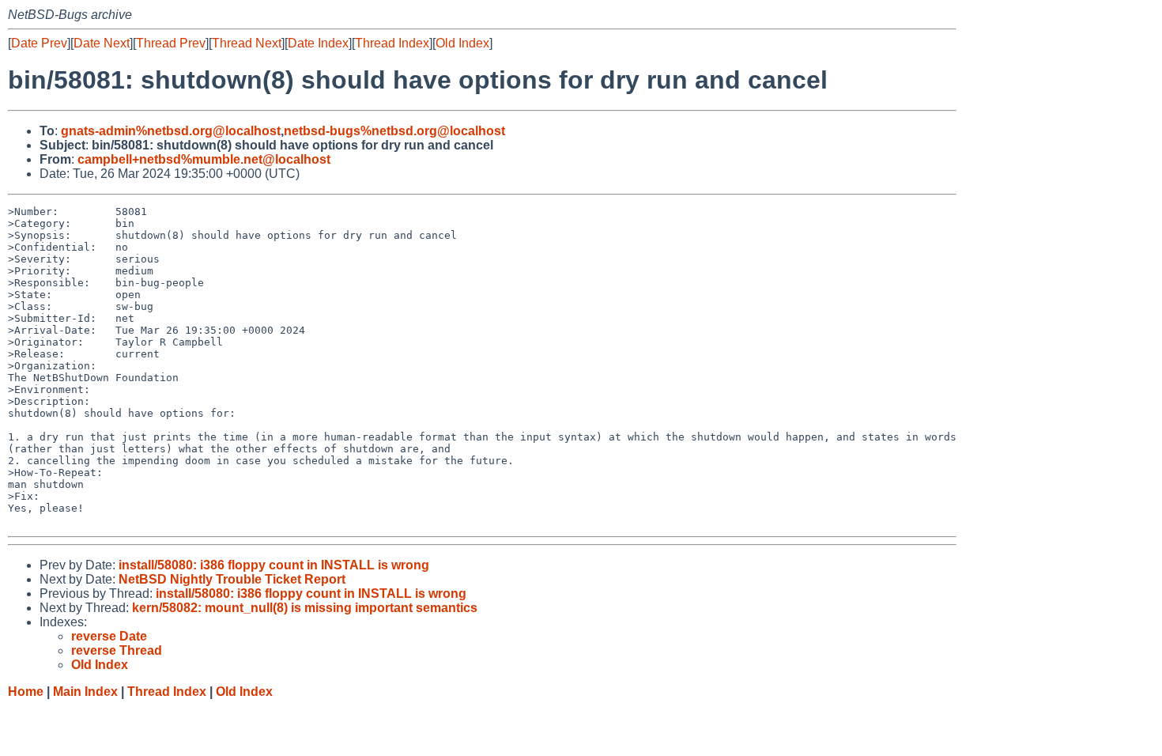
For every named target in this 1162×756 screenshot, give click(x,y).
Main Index (85, 691)
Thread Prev (171, 43)
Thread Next (246, 43)
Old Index (462, 43)
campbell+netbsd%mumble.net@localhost (203, 159)
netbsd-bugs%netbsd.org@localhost (394, 131)
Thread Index (392, 43)
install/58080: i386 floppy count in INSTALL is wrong (274, 565)
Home (25, 691)
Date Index (318, 43)
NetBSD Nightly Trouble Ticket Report (232, 579)
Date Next (102, 43)
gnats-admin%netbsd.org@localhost (171, 131)
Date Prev (39, 43)
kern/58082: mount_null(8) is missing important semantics (304, 607)
